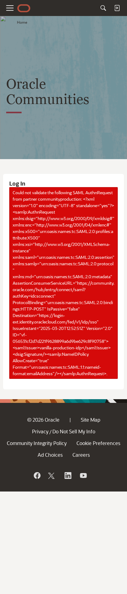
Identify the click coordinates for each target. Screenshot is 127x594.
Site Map (90, 419)
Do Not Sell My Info (73, 431)
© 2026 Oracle (43, 419)
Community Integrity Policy (37, 443)
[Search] (103, 8)
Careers (81, 455)
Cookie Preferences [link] (98, 443)
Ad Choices (50, 455)
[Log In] (117, 8)
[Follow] (52, 475)
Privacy (40, 431)
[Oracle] (37, 475)
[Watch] (83, 475)
